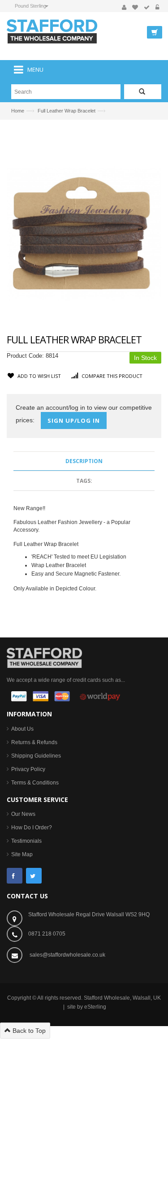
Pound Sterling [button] (30, 6)
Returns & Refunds (34, 742)
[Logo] (44, 657)
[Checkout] (147, 7)
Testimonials (26, 841)
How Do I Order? (31, 827)
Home (17, 110)
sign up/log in (73, 420)
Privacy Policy (28, 769)
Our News (23, 814)
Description (84, 461)
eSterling (95, 1007)
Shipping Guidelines (36, 756)
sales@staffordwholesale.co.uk (67, 955)
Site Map (22, 854)
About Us (22, 729)
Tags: (84, 481)
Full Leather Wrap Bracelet (66, 110)
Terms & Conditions (35, 783)
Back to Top (28, 1030)
